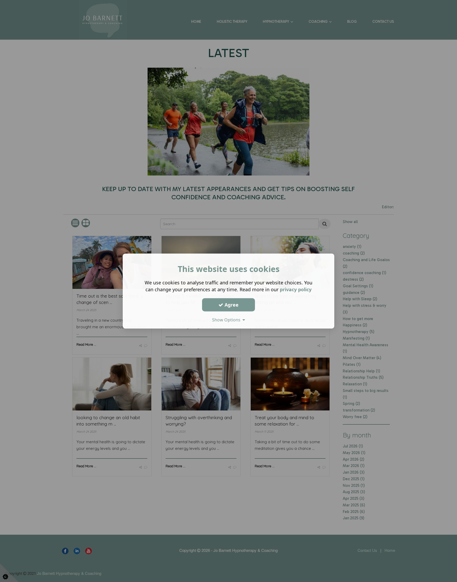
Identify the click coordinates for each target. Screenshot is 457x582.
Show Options (227, 320)
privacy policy (296, 289)
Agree (231, 305)
